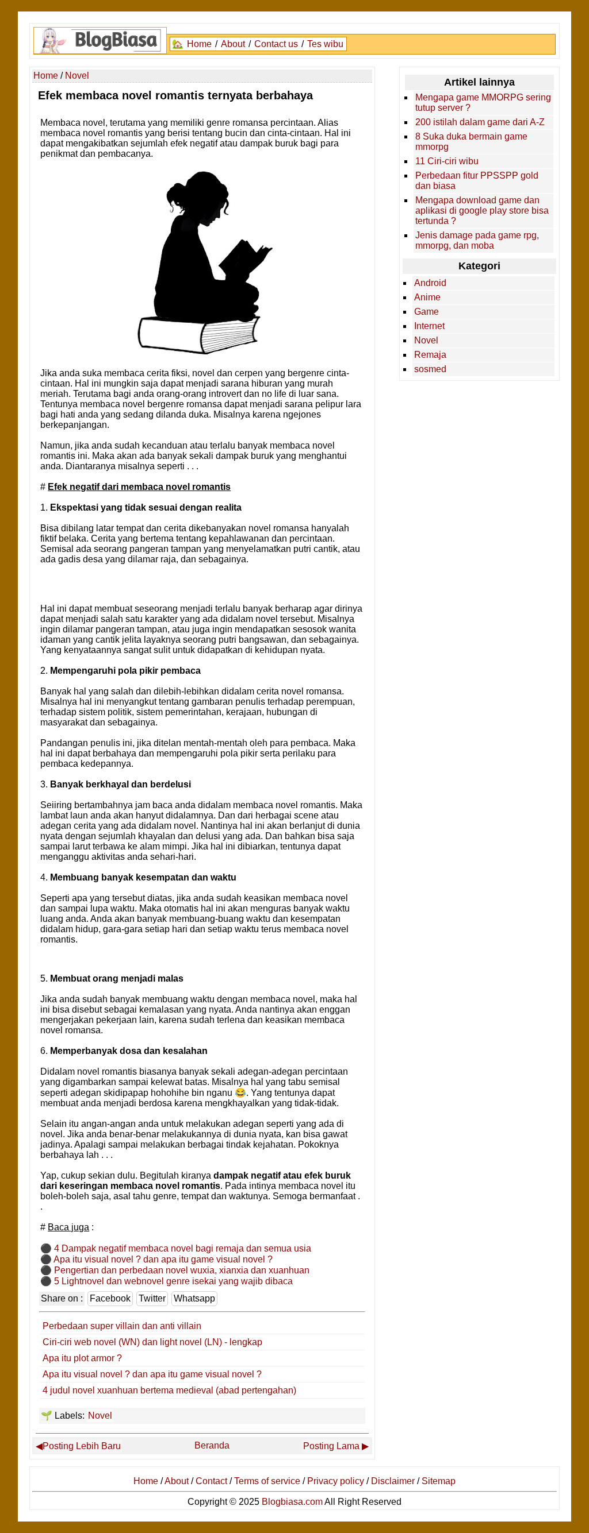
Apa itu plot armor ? (82, 1358)
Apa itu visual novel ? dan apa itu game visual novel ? (163, 1259)
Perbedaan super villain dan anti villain (122, 1326)
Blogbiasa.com (292, 1502)
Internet (429, 326)
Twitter (152, 1298)
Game (426, 311)
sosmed (430, 369)
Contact (211, 1481)
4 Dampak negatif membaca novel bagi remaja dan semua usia (182, 1248)
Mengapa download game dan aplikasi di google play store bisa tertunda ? (482, 210)
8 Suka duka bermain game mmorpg (471, 142)
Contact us (276, 44)
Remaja (430, 355)
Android (430, 283)
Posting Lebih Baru (82, 1446)
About (233, 44)
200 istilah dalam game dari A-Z (480, 122)
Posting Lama (331, 1446)
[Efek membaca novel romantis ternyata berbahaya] (202, 351)
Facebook (110, 1298)
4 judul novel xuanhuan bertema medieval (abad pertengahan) (169, 1390)
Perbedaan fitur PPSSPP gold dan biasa (476, 181)
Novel (100, 1415)
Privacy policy (335, 1481)
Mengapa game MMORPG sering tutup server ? (483, 102)
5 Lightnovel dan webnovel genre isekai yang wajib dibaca (173, 1281)
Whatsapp (194, 1298)
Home (199, 44)
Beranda (212, 1445)
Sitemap (439, 1481)
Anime (427, 297)
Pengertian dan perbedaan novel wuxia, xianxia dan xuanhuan (181, 1270)
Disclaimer (393, 1481)
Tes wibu (325, 44)
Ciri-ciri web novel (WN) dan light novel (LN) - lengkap (152, 1342)
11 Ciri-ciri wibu (447, 161)
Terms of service (267, 1481)
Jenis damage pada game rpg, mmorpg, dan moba (477, 240)
